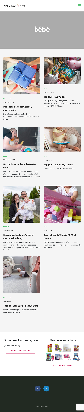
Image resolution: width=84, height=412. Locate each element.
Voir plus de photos (20, 351)
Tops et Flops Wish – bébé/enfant (20, 305)
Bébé (46, 88)
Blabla (6, 227)
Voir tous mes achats (62, 365)
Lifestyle (7, 98)
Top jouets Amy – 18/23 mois (58, 164)
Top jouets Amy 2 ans (55, 97)
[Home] (14, 6)
